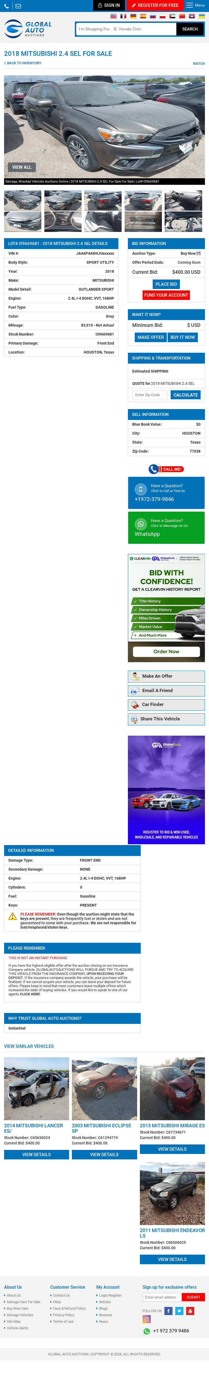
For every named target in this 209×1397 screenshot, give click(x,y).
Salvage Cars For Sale (23, 1302)
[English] (113, 17)
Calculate (186, 395)
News (103, 1321)
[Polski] (162, 17)
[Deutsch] (133, 17)
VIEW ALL (22, 167)
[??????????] (202, 17)
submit (193, 1297)
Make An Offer (157, 676)
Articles (105, 1302)
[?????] (192, 17)
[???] (182, 17)
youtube (190, 1311)
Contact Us (61, 1295)
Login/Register (110, 1295)
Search (190, 29)
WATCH (198, 64)
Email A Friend (157, 690)
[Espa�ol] (143, 17)
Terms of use (63, 1321)
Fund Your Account (166, 295)
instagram (147, 1319)
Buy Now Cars (17, 1308)
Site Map (13, 1321)
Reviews (105, 1315)
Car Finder (153, 704)
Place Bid (166, 284)
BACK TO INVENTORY (23, 63)
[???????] (153, 17)
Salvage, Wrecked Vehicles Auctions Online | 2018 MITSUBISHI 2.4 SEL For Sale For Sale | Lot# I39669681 (82, 181)
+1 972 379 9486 (6, 6)
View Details (36, 1154)
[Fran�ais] (123, 17)
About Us (14, 1295)
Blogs (103, 1308)
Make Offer (151, 337)
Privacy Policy (63, 1315)
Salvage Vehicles (20, 1315)
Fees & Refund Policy (69, 1308)
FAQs (57, 1302)
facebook (168, 1311)
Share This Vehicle (160, 718)
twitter (179, 1311)
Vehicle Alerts (17, 1328)
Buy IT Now (183, 337)
